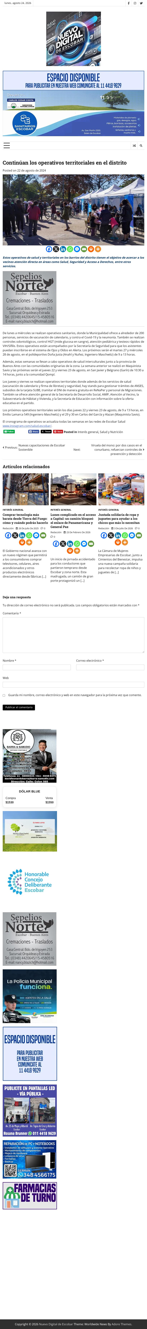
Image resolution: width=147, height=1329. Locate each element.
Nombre (9, 661)
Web (6, 678)
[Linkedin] (63, 249)
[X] (56, 249)
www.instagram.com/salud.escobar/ (27, 426)
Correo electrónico (90, 661)
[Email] (84, 249)
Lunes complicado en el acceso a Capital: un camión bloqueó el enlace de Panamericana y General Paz (73, 521)
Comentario (12, 613)
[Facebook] (128, 3)
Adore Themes (121, 1324)
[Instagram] (135, 3)
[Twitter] (141, 3)
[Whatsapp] (70, 249)
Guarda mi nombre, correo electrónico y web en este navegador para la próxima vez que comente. (75, 695)
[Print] (91, 249)
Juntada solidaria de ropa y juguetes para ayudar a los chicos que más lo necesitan (119, 519)
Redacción (8, 528)
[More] (98, 249)
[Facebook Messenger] (77, 249)
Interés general (88, 432)
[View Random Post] (134, 145)
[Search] (140, 145)
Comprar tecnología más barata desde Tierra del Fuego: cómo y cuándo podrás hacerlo (25, 519)
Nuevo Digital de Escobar (56, 1324)
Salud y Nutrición (111, 432)
